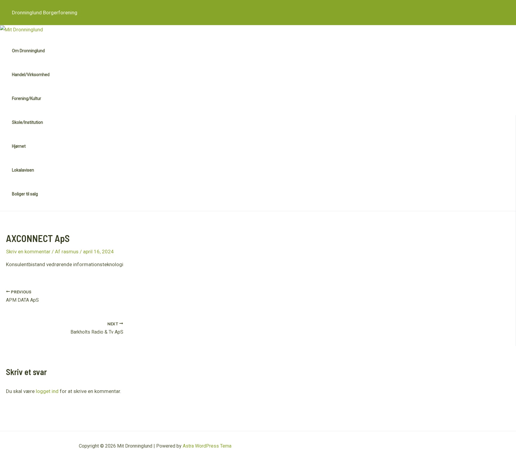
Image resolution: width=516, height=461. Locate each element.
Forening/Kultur (26, 98)
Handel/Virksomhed (31, 74)
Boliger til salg (25, 194)
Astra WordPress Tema (207, 446)
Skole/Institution (27, 122)
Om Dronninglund (28, 50)
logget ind (47, 391)
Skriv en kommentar (28, 252)
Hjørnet (19, 146)
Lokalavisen (23, 170)
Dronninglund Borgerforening (44, 13)
